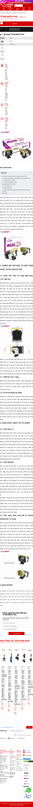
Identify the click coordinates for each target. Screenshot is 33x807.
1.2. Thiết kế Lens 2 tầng (8, 180)
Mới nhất (12, 738)
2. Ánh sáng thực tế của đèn (8, 184)
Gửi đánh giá (16, 633)
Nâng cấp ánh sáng (11, 13)
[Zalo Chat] (28, 795)
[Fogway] (26, 786)
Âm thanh (18, 766)
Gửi (29, 727)
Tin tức (30, 5)
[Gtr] (26, 773)
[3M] (26, 778)
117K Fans (27, 750)
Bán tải (18, 761)
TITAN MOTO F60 (21, 13)
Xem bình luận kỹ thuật (16, 730)
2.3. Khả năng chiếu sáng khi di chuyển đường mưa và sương (16, 190)
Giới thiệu (25, 5)
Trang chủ (2, 13)
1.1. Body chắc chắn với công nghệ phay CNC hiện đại (16, 178)
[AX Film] (26, 783)
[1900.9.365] (28, 790)
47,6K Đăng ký (27, 753)
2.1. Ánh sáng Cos (7, 186)
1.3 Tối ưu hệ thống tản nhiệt (9, 182)
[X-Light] (26, 770)
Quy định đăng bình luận (7, 727)
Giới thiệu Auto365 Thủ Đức (13, 757)
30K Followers (28, 755)
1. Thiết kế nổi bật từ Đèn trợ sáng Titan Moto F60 (14, 176)
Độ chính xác (21, 738)
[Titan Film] (26, 781)
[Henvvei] (26, 776)
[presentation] (1, 21)
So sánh (24, 17)
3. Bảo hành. (4, 193)
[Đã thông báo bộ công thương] (26, 759)
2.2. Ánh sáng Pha (7, 188)
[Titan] (26, 768)
